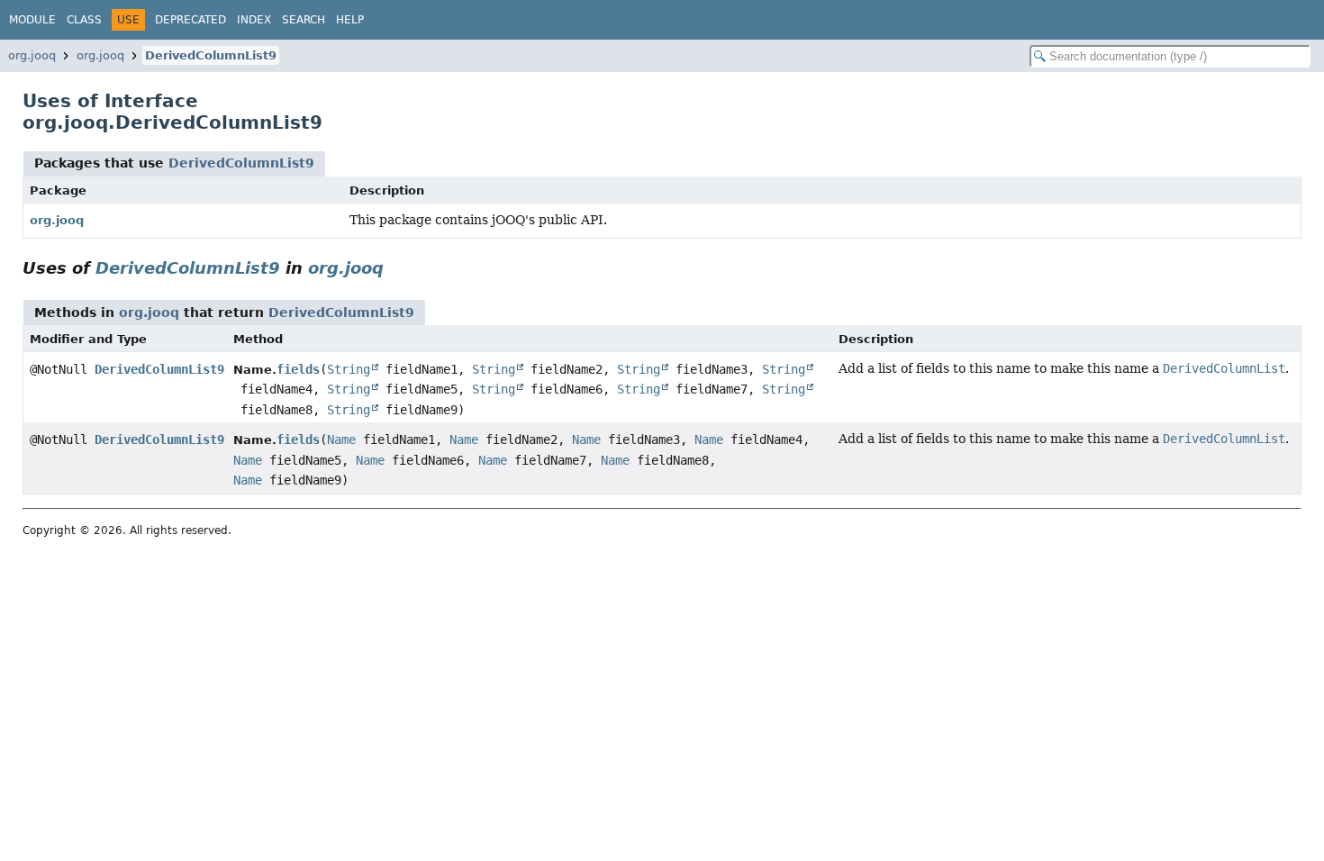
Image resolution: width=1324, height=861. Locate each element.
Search (303, 20)
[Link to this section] (396, 267)
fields (298, 369)
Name (341, 439)
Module (32, 20)
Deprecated (190, 20)
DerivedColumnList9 (211, 55)
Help (350, 20)
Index (254, 20)
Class (84, 20)
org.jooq (32, 55)
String (348, 369)
